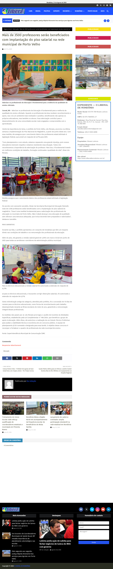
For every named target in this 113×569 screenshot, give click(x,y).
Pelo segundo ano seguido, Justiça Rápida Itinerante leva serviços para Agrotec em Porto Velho (52, 20)
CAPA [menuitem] (30, 11)
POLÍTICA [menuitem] (47, 11)
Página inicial (8, 29)
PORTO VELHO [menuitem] (92, 11)
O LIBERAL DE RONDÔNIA (22, 566)
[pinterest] (107, 5)
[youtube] (103, 509)
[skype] (110, 5)
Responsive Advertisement (11, 345)
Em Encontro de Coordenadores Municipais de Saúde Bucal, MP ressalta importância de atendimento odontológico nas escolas (24, 539)
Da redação (31, 381)
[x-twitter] (100, 5)
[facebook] (97, 5)
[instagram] (103, 5)
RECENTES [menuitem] (66, 11)
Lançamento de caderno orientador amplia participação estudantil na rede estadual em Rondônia (60, 421)
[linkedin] (108, 509)
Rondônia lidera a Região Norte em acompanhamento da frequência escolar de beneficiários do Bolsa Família (36, 422)
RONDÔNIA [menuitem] (78, 11)
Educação (16, 29)
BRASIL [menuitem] (38, 11)
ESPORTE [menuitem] (56, 11)
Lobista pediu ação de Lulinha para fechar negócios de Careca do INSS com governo (23, 523)
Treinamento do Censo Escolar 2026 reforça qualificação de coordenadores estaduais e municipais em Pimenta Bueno (12, 423)
